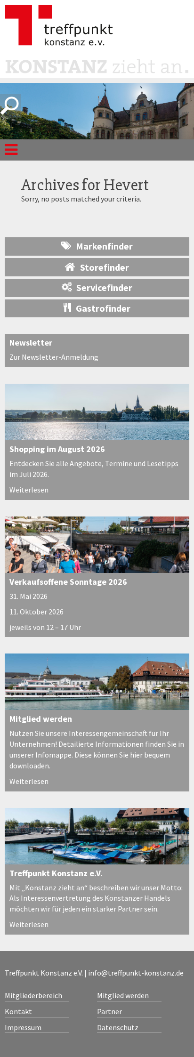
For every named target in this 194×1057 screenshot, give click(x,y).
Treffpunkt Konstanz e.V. (56, 873)
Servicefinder (104, 287)
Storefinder (104, 267)
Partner (109, 1011)
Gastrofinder (103, 308)
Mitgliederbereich (33, 995)
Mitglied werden (40, 718)
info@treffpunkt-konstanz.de (136, 972)
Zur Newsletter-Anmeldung (53, 357)
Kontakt (18, 1011)
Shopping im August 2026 (57, 449)
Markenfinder (104, 246)
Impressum (23, 1027)
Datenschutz (117, 1027)
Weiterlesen (28, 489)
